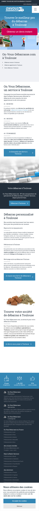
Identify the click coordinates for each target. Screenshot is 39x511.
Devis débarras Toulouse (30, 4)
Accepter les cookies (19, 501)
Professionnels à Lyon (9, 432)
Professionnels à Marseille (11, 439)
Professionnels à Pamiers (10, 482)
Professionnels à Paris (10, 434)
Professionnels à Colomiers (11, 459)
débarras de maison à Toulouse (19, 110)
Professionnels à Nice (9, 442)
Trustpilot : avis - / (10, 450)
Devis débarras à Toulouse (11, 68)
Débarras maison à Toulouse (12, 62)
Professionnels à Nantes (10, 437)
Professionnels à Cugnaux (11, 475)
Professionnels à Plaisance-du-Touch (13, 461)
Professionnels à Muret (10, 456)
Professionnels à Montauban (11, 480)
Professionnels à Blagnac (10, 466)
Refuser (19, 506)
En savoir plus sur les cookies (18, 495)
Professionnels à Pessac (10, 472)
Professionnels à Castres (10, 477)
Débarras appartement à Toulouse (13, 65)
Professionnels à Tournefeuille (12, 464)
